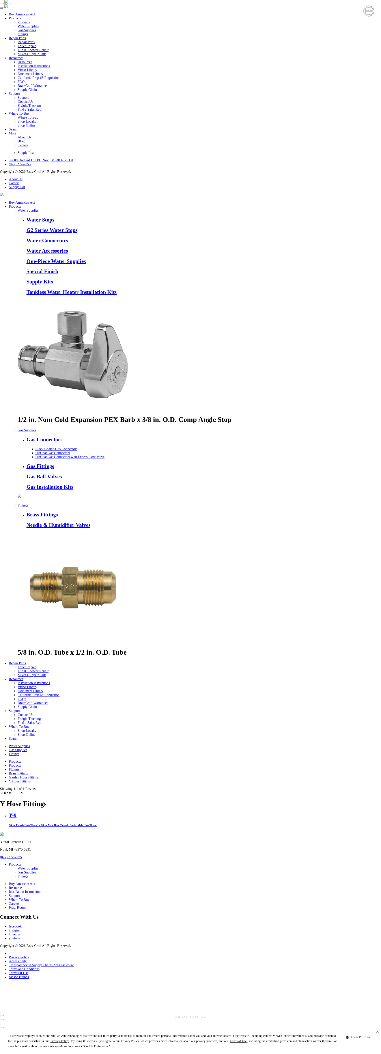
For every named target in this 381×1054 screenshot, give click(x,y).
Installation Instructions (34, 66)
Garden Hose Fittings (24, 777)
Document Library (30, 74)
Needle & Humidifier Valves (58, 525)
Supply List (26, 153)
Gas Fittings (40, 466)
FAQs (22, 82)
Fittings (23, 34)
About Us (24, 137)
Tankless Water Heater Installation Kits (71, 292)
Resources (16, 58)
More (12, 133)
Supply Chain (27, 89)
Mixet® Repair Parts (32, 54)
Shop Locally (27, 121)
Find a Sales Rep (29, 109)
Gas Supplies (27, 30)
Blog (21, 141)
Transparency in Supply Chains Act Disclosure (41, 965)
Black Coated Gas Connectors (56, 449)
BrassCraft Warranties (33, 86)
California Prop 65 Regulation (39, 78)
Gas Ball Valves (44, 476)
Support (14, 93)
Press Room (17, 907)
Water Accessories (47, 251)
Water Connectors (47, 240)
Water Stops (40, 220)
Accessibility (18, 961)
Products (15, 18)
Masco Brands (19, 977)
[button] (358, 1037)
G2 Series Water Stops (51, 230)
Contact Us (25, 101)
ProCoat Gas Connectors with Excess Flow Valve (70, 457)
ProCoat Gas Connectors (52, 453)
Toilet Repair (27, 46)
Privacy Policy (19, 957)
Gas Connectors (44, 439)
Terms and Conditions (24, 969)
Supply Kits (39, 282)
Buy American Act (22, 14)
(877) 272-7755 (20, 164)
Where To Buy (19, 113)
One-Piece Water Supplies (56, 261)
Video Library (27, 70)
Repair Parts (17, 38)
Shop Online (26, 125)
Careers (23, 145)
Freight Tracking (29, 105)
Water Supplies (28, 26)
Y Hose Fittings (20, 781)
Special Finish (42, 271)
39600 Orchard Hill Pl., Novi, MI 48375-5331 (41, 160)
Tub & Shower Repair (33, 50)
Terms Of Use (18, 973)
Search (13, 129)
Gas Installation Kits (49, 487)
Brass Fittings (42, 515)
